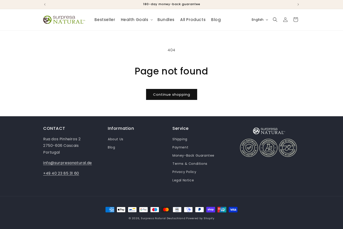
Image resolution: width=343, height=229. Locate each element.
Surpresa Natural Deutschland (163, 218)
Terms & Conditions (189, 163)
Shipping (179, 139)
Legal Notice (183, 180)
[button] (136, 19)
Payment (180, 147)
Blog (111, 147)
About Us (115, 139)
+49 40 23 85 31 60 (61, 173)
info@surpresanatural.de (67, 163)
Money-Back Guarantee (193, 155)
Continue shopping (171, 94)
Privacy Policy (184, 171)
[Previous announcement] (45, 4)
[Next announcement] (298, 4)
